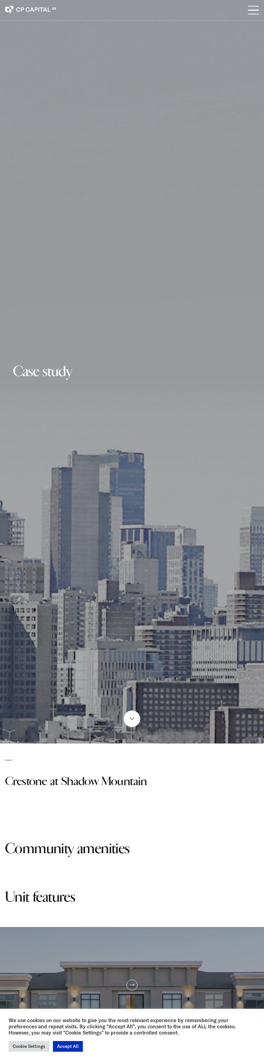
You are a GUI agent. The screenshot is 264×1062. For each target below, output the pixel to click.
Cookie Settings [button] (29, 1046)
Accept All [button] (68, 1046)
